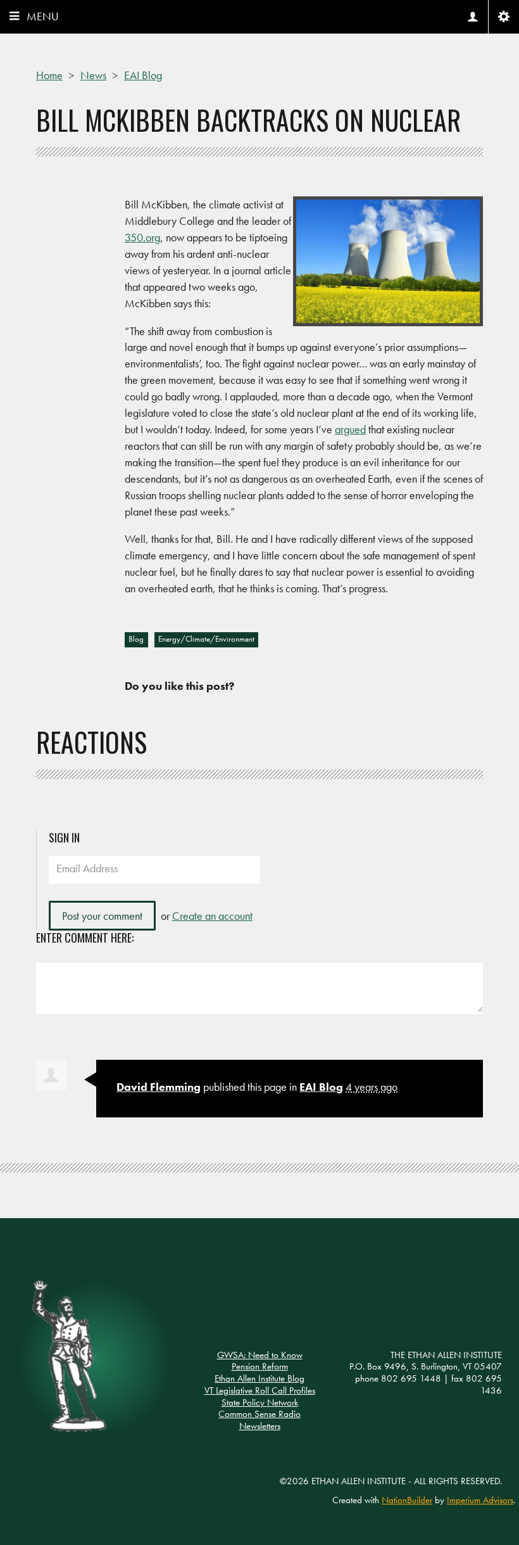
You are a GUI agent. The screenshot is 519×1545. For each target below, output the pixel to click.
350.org (142, 237)
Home (49, 75)
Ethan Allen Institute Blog (259, 1378)
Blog (136, 639)
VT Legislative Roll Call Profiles (259, 1390)
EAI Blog (143, 75)
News (93, 75)
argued (350, 429)
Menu (43, 16)
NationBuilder (407, 1500)
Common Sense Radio (259, 1414)
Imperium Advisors (480, 1500)
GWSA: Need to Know (260, 1355)
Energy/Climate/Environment (206, 639)
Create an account (212, 915)
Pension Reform (260, 1366)
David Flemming (158, 1086)
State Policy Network (260, 1402)
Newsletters (259, 1426)
